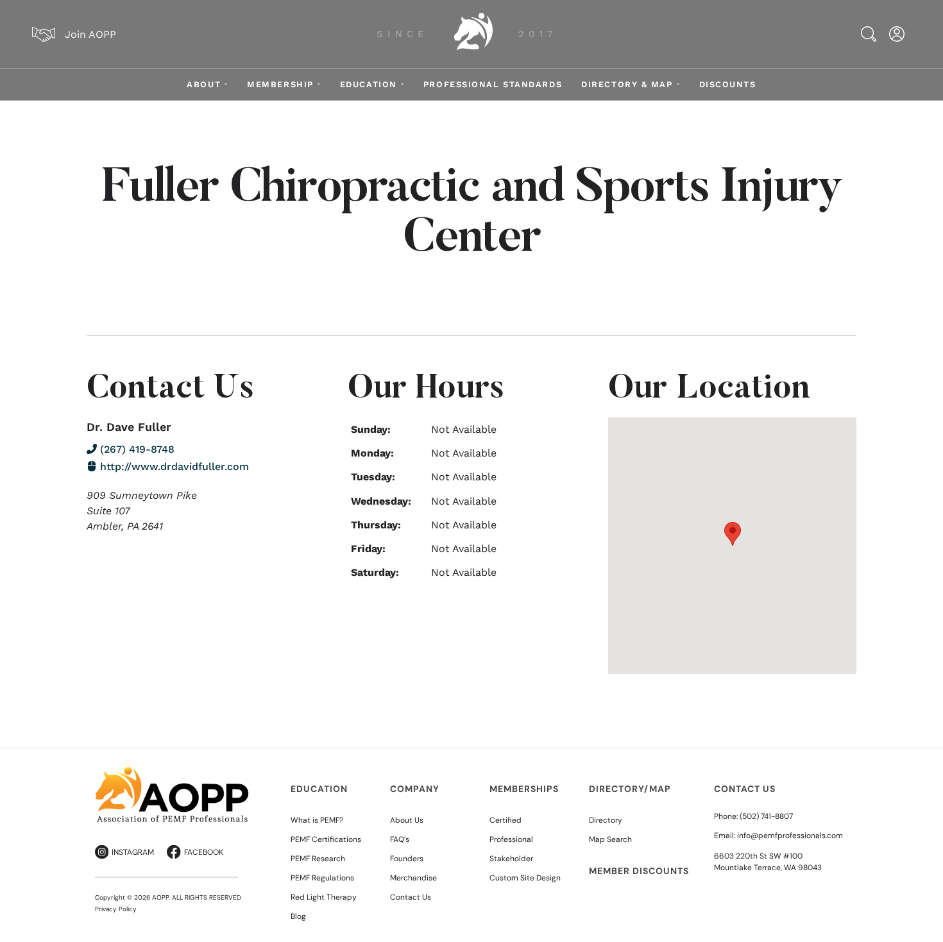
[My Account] (897, 34)
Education (368, 84)
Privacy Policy (116, 909)
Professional (511, 839)
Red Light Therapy (324, 897)
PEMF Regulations (322, 878)
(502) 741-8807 (766, 816)
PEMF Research (318, 859)
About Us (406, 820)
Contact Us (410, 897)
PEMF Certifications (326, 839)
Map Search (610, 839)
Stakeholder (511, 859)
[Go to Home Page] (473, 34)
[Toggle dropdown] (226, 84)
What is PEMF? (317, 820)
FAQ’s (399, 839)
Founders (406, 859)
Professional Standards (492, 84)
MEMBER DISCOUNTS (639, 871)
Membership (280, 84)
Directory (605, 820)
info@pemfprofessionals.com (790, 835)
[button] (732, 534)
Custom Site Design (525, 878)
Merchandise (413, 878)
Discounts (727, 84)
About (204, 84)
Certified (505, 820)
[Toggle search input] (868, 34)
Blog (298, 916)
